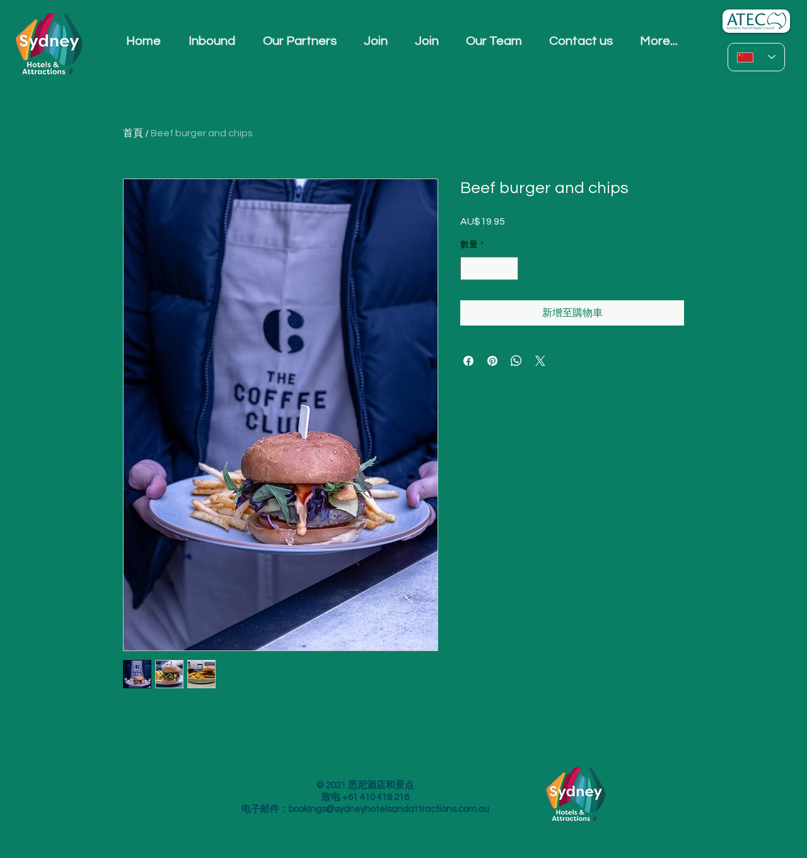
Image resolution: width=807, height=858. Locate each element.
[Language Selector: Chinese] (756, 57)
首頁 (133, 133)
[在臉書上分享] (468, 360)
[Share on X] (540, 360)
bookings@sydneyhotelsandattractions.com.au (389, 809)
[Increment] (508, 268)
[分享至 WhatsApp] (516, 360)
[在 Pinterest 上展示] (492, 360)
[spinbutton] (489, 268)
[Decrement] (470, 268)
